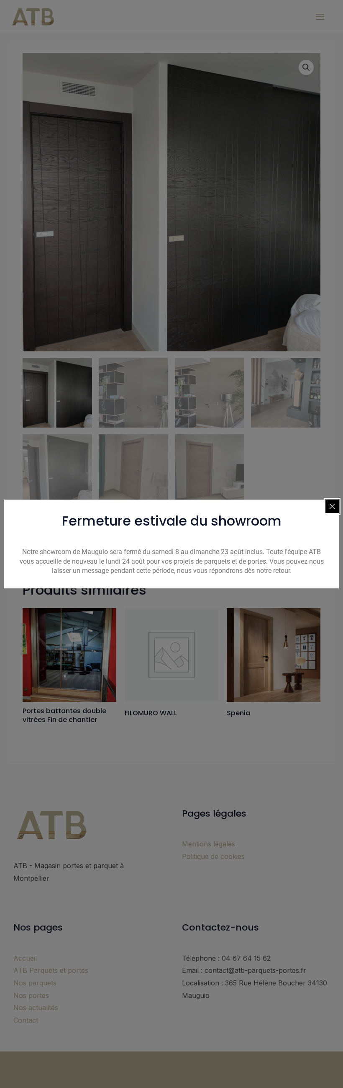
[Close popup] (332, 506)
